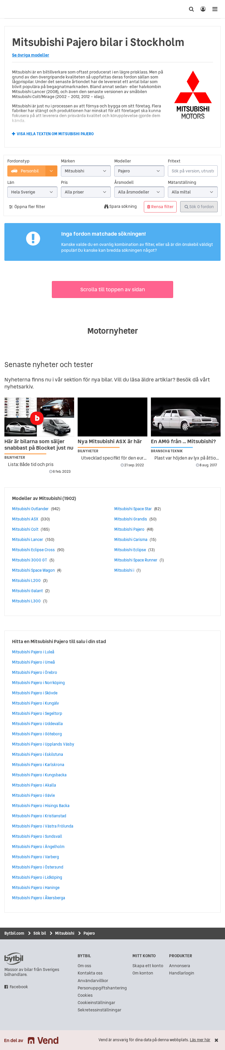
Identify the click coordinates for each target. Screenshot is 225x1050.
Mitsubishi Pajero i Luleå (33, 652)
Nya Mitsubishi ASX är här (110, 441)
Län (10, 182)
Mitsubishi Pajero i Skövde (34, 693)
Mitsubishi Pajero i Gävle (33, 795)
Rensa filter (161, 207)
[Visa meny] (215, 9)
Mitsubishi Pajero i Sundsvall (37, 836)
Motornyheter (112, 331)
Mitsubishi (50, 498)
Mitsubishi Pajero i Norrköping (38, 683)
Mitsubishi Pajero (129, 529)
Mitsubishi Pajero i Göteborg (37, 734)
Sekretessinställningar (99, 1010)
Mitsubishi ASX (25, 519)
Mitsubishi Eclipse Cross (33, 550)
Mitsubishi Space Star (133, 509)
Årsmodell (124, 182)
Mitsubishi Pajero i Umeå (33, 662)
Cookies (85, 995)
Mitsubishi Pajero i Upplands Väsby (43, 744)
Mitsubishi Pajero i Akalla (34, 785)
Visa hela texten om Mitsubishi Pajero (55, 134)
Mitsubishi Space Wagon (33, 570)
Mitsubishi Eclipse (130, 550)
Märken (68, 161)
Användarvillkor (93, 980)
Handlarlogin (181, 973)
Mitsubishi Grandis (130, 519)
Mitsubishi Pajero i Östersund (37, 867)
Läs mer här (200, 1040)
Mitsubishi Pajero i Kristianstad (39, 816)
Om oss (84, 965)
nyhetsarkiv (18, 386)
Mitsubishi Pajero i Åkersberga (38, 898)
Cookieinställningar (96, 1002)
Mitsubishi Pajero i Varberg (35, 857)
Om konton (142, 973)
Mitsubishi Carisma (130, 539)
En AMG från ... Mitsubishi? (183, 441)
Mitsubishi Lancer (27, 539)
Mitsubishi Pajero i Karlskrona (38, 765)
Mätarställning (182, 182)
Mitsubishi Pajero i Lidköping (37, 877)
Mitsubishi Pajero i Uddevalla (37, 724)
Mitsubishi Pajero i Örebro (34, 672)
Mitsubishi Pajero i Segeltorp (37, 713)
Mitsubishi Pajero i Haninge (35, 887)
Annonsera (179, 965)
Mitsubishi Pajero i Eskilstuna (37, 754)
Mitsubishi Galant (27, 591)
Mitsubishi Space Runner (135, 560)
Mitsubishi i (124, 570)
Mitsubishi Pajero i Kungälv (35, 703)
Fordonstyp (18, 161)
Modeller (122, 161)
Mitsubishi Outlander (30, 509)
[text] (10, 9)
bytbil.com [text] (13, 959)
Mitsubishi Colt (25, 529)
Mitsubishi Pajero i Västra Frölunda (42, 826)
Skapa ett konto (147, 965)
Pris (64, 182)
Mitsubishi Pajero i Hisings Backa (40, 806)
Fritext (174, 161)
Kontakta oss (90, 973)
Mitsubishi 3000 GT (29, 560)
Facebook (19, 986)
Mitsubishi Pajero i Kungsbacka (39, 775)
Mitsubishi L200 (26, 580)
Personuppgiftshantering (102, 988)
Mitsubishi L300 (26, 601)
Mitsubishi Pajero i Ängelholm (38, 846)
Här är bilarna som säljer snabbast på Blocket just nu (38, 444)
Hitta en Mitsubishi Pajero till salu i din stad (59, 641)
